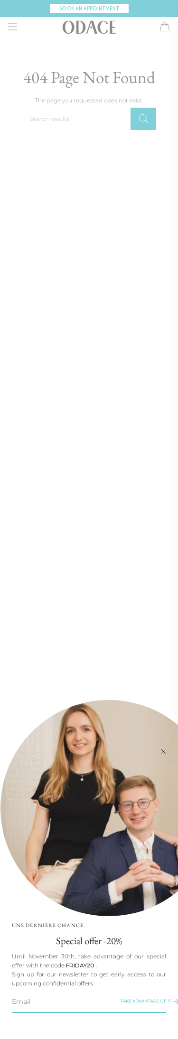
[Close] (164, 750)
